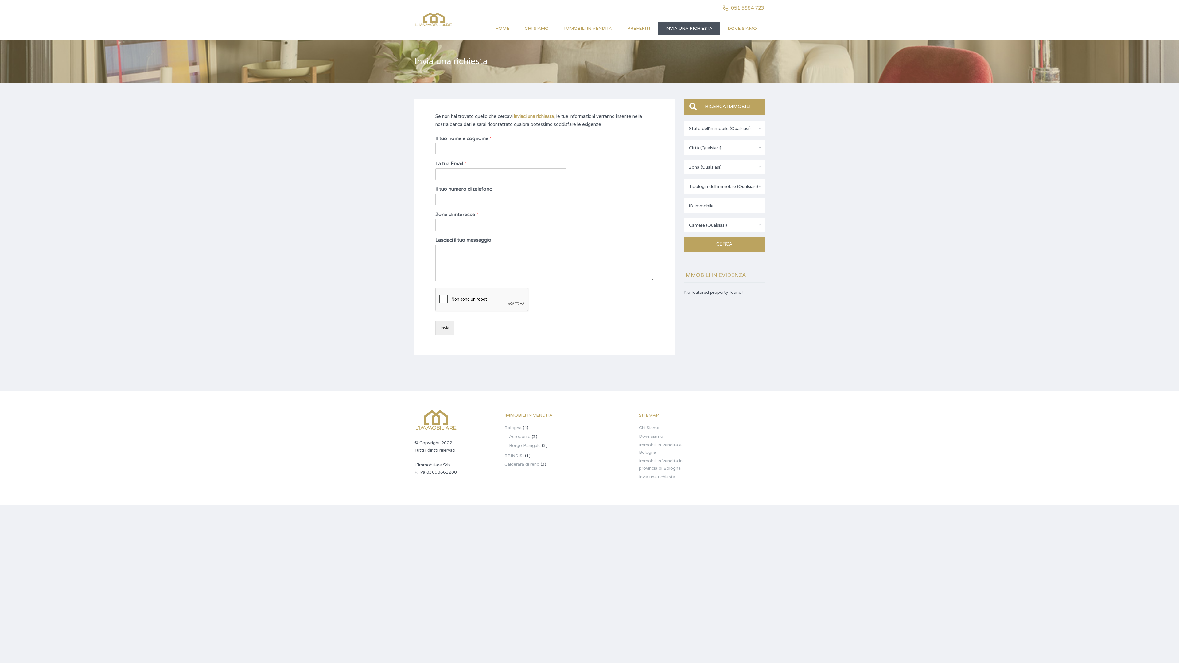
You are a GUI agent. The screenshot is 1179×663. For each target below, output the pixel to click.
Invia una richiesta (688, 28)
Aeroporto (520, 436)
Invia (444, 327)
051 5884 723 (747, 8)
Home (502, 28)
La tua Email (450, 164)
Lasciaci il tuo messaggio (463, 240)
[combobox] (724, 128)
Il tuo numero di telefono (463, 189)
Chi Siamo (537, 28)
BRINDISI (514, 455)
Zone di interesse (456, 214)
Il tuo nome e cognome (463, 138)
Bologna (513, 427)
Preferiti (638, 28)
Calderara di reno (521, 464)
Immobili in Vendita (588, 28)
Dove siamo (742, 28)
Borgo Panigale (525, 445)
